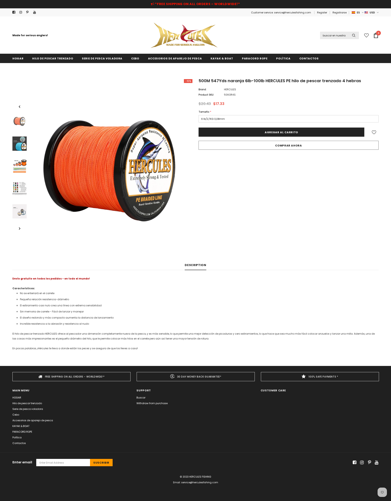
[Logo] (184, 35)
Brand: (202, 89)
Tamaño (205, 112)
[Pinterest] (28, 12)
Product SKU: (206, 94)
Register (322, 12)
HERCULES (230, 89)
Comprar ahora (288, 145)
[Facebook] (15, 12)
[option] (111, 166)
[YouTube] (35, 12)
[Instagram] (21, 12)
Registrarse (340, 12)
